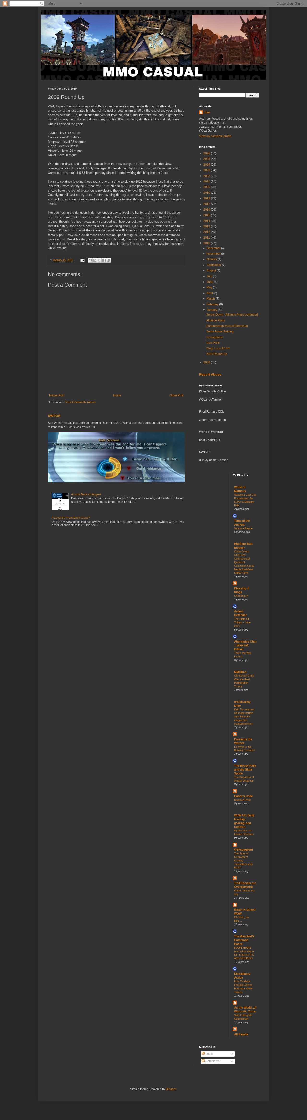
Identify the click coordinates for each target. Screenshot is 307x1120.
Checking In (241, 595)
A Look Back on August (86, 494)
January (212, 310)
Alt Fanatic (241, 1034)
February (213, 304)
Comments (212, 1061)
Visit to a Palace (243, 528)
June (210, 281)
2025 (207, 159)
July (210, 276)
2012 (207, 232)
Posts (209, 1053)
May (210, 287)
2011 (207, 237)
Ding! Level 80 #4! (218, 348)
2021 (207, 181)
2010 (207, 243)
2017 (207, 204)
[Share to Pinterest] (108, 260)
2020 (207, 187)
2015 (207, 215)
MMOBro (240, 672)
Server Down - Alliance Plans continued (232, 314)
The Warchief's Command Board (244, 940)
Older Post (176, 395)
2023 (207, 170)
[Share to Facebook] (103, 260)
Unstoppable (214, 337)
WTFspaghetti (243, 849)
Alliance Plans (215, 320)
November (214, 253)
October (212, 259)
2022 (207, 176)
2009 (207, 362)
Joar (207, 112)
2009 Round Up (216, 354)
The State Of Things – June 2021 (242, 622)
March (211, 298)
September (214, 265)
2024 (207, 164)
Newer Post (56, 395)
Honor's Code (243, 796)
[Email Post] (82, 260)
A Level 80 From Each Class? (71, 517)
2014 (207, 221)
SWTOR (54, 416)
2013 (207, 226)
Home (117, 395)
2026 (207, 153)
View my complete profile (215, 136)
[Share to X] (99, 260)
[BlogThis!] (94, 260)
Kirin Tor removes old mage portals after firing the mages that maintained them (244, 716)
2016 (207, 209)
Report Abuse (210, 374)
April (210, 293)
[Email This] (90, 260)
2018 (207, 198)
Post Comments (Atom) (81, 402)
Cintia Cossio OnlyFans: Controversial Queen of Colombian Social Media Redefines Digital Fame (244, 562)
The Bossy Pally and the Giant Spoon (245, 769)
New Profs (213, 342)
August (212, 270)
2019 (207, 192)
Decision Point (242, 799)
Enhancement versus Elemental (227, 326)
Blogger (171, 1089)
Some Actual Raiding (220, 331)
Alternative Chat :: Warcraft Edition (245, 645)
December (214, 248)
